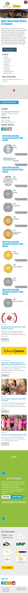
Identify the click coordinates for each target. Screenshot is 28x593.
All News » (23, 448)
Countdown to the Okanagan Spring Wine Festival (14, 435)
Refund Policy (5, 591)
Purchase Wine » (23, 154)
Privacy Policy (5, 588)
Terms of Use (5, 589)
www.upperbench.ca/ (8, 122)
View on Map (6, 497)
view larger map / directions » (9, 102)
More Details (5, 339)
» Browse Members (17, 497)
